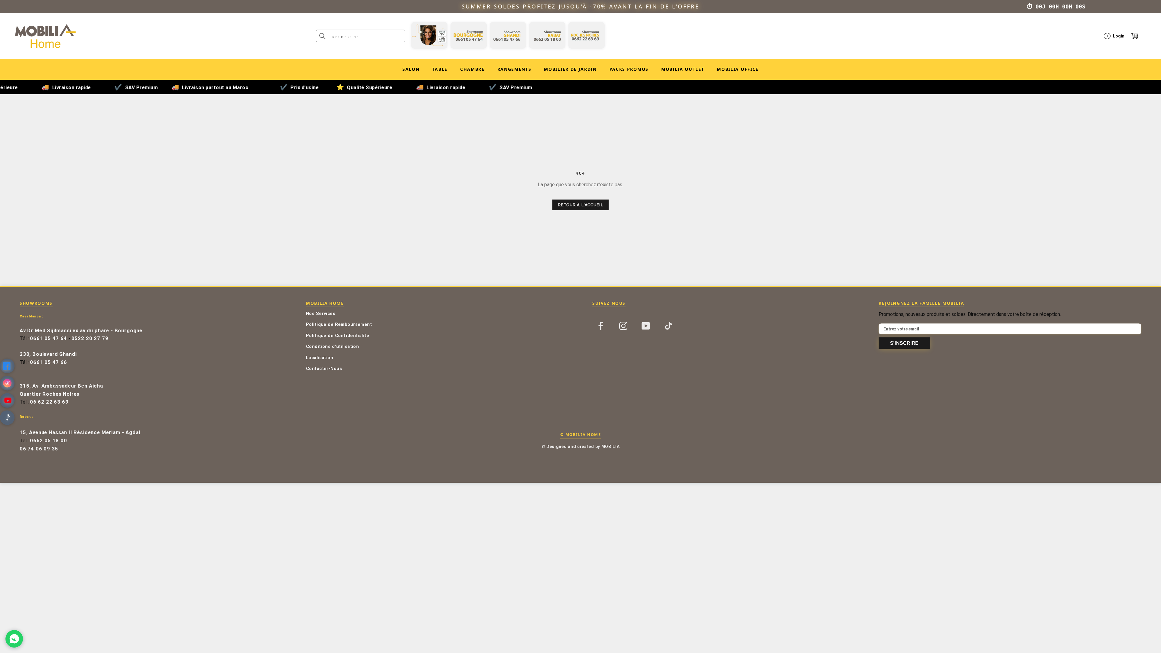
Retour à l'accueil (580, 205)
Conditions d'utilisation (332, 346)
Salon (410, 69)
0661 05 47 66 (48, 362)
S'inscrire (904, 343)
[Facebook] (601, 325)
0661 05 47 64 (48, 338)
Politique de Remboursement (339, 324)
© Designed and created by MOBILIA (580, 446)
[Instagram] (623, 325)
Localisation (319, 357)
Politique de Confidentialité (337, 335)
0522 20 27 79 (90, 338)
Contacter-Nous (324, 368)
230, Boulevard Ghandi (48, 354)
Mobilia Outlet (682, 70)
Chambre (472, 69)
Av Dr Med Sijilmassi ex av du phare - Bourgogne (81, 330)
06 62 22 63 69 (49, 402)
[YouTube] (646, 325)
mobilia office (738, 70)
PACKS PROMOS (629, 70)
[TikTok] (668, 325)
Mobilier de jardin (570, 70)
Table (439, 69)
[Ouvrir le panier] (1138, 36)
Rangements (514, 69)
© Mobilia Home (580, 434)
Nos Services (320, 313)
